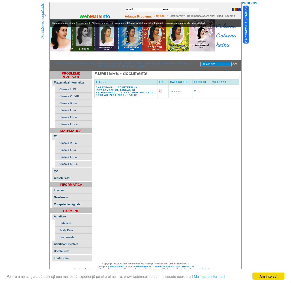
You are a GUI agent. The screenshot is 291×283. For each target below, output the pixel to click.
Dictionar (145, 55)
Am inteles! (268, 276)
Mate (95, 16)
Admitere (60, 216)
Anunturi (119, 55)
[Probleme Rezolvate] (43, 21)
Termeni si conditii (163, 266)
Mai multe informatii (209, 276)
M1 (56, 136)
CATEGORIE (179, 82)
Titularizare (61, 258)
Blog (220, 16)
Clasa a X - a (67, 110)
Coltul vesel (224, 55)
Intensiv (59, 190)
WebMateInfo (116, 266)
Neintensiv (61, 197)
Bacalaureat (61, 251)
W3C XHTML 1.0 (185, 266)
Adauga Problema (138, 16)
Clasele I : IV (67, 89)
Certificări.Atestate (66, 244)
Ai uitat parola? (176, 16)
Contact (198, 55)
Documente (66, 237)
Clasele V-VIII (62, 178)
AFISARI (200, 82)
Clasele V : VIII (69, 96)
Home (67, 55)
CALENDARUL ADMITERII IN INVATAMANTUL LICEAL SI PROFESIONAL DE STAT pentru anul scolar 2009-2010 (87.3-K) (125, 91)
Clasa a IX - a (68, 103)
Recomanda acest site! (201, 16)
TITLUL (101, 82)
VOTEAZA (219, 82)
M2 (56, 171)
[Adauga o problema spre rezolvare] (246, 25)
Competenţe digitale (67, 204)
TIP (161, 82)
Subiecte (65, 223)
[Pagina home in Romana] (234, 9)
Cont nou (159, 16)
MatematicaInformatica (69, 82)
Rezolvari (93, 55)
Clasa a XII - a (68, 124)
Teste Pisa (66, 230)
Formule (171, 55)
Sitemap (230, 16)
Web (84, 16)
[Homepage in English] (239, 10)
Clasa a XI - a (68, 117)
